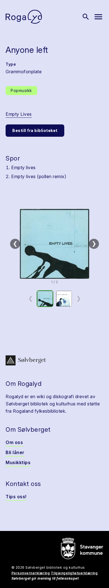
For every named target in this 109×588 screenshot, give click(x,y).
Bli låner (15, 452)
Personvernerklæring (30, 573)
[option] (45, 298)
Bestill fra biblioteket (35, 130)
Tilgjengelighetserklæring (74, 573)
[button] (54, 244)
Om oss (14, 442)
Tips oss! (16, 496)
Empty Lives (19, 114)
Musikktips (18, 462)
